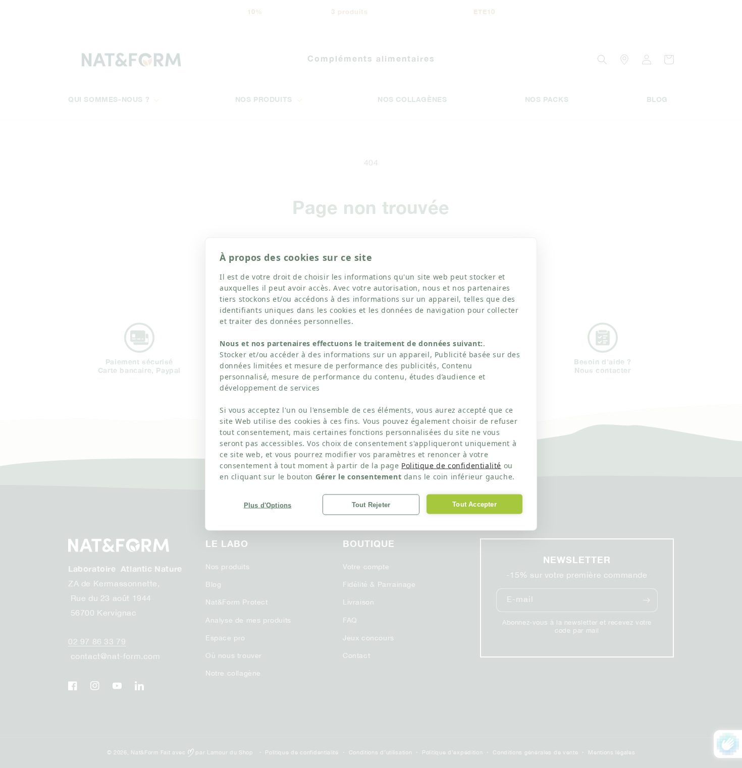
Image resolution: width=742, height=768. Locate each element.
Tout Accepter (474, 504)
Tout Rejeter (371, 504)
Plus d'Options (268, 505)
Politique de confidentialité (451, 465)
